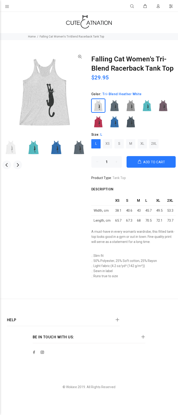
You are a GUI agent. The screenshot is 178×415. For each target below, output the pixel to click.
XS (107, 143)
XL (142, 143)
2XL (154, 143)
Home (32, 36)
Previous (6, 164)
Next (17, 164)
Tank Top (119, 178)
